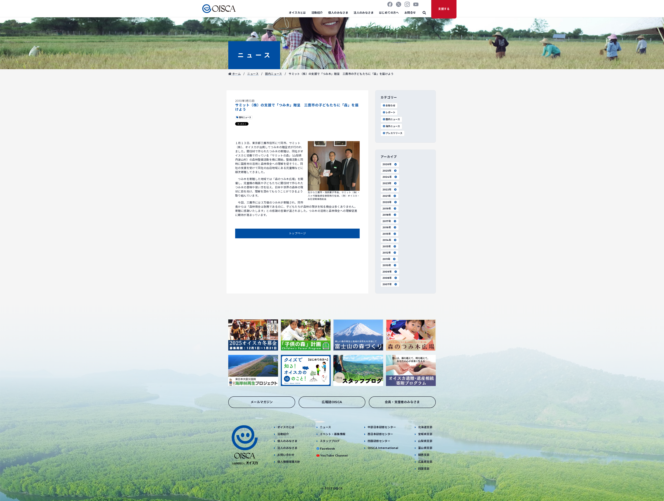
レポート (390, 112)
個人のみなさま (338, 12)
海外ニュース (393, 126)
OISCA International (383, 448)
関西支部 (424, 455)
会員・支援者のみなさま (402, 402)
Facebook (327, 448)
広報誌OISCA (332, 402)
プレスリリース (394, 133)
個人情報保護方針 (288, 461)
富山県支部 (425, 448)
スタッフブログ (330, 441)
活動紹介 (317, 12)
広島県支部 (425, 461)
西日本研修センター (380, 434)
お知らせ (390, 105)
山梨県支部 (425, 441)
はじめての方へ (389, 12)
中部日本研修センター (382, 427)
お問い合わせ (285, 455)
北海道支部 (425, 427)
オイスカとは (297, 12)
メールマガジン (262, 402)
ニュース (254, 55)
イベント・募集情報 (332, 434)
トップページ (297, 233)
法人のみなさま (364, 12)
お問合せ (410, 12)
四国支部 (424, 468)
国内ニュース (273, 74)
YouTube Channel (334, 455)
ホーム (236, 74)
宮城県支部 (425, 434)
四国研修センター (379, 441)
